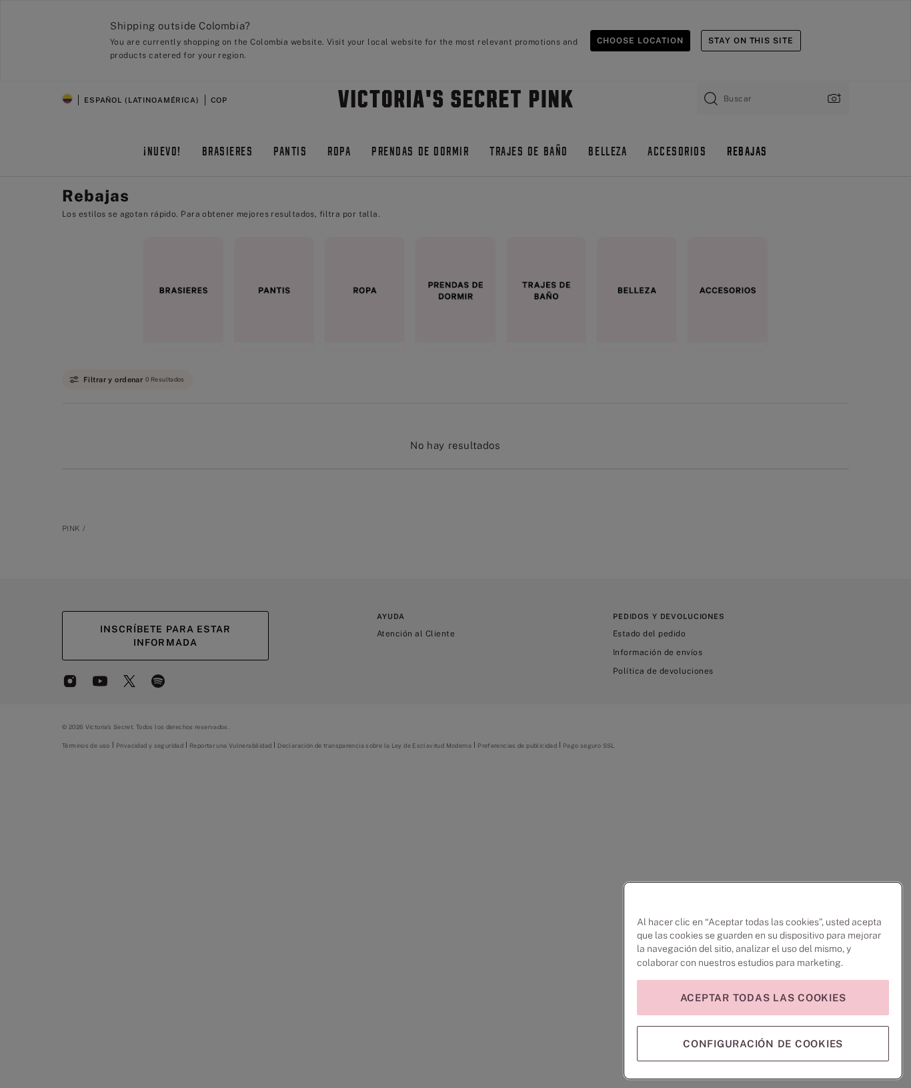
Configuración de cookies (763, 1043)
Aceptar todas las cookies (763, 997)
